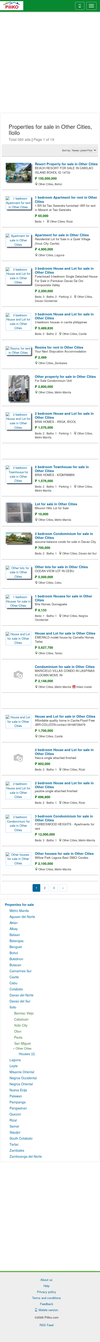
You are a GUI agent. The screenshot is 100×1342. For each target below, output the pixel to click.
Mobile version (47, 1310)
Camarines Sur (21, 971)
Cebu (13, 983)
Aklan (14, 922)
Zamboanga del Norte (26, 1156)
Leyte (14, 1065)
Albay (14, 928)
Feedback (46, 1304)
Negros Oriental (21, 1084)
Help (46, 1286)
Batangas (16, 940)
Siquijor (15, 1132)
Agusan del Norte (22, 916)
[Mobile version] (79, 6)
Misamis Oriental (22, 1072)
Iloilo (13, 1007)
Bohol (14, 952)
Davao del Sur (20, 1001)
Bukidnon (16, 958)
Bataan (15, 934)
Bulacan (15, 965)
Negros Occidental (23, 1078)
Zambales (17, 1150)
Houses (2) (27, 1053)
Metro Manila (19, 910)
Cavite (14, 977)
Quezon (15, 1114)
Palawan (16, 1096)
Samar (14, 1126)
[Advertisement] (50, 63)
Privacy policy (46, 1292)
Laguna (15, 1059)
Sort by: (66, 150)
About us (46, 1279)
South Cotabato (21, 1138)
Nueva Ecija (18, 1090)
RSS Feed (46, 1325)
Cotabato (16, 989)
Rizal (13, 1120)
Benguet (16, 946)
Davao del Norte (21, 995)
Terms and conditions (46, 1298)
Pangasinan (18, 1108)
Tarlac (14, 1144)
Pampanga (18, 1102)
